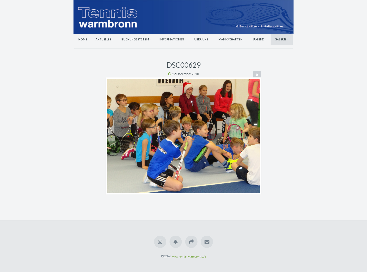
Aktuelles (103, 39)
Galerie (281, 39)
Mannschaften (231, 39)
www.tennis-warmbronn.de (189, 256)
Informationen (171, 39)
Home (82, 39)
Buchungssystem (135, 39)
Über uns (201, 39)
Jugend (258, 39)
